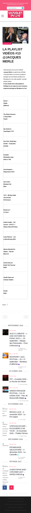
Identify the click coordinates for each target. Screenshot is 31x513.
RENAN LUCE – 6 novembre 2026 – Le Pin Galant (17, 416)
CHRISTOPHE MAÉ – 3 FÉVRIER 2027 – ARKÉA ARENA (18, 474)
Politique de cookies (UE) (15, 503)
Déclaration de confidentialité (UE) (15, 506)
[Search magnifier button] (23, 8)
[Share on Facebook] (7, 307)
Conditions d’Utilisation (15, 509)
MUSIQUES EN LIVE (19, 501)
